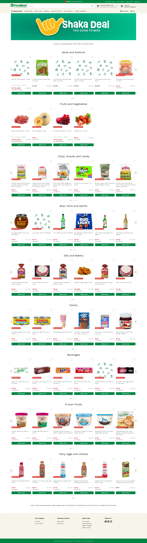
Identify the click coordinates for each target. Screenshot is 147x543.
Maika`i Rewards (80, 11)
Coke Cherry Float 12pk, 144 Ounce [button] (83, 382)
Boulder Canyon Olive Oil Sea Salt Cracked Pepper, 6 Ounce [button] (105, 184)
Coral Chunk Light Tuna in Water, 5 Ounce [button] (21, 332)
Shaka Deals (28, 11)
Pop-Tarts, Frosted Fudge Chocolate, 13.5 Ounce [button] (84, 332)
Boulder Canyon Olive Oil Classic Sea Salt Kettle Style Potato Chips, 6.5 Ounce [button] (21, 185)
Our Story (37, 521)
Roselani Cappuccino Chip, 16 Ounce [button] (21, 432)
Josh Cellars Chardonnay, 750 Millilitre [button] (125, 233)
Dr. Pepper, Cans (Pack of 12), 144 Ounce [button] (42, 382)
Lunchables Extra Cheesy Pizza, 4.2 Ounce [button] (125, 80)
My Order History (110, 1)
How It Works (120, 1)
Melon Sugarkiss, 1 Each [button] (42, 131)
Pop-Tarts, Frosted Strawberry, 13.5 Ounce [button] (105, 332)
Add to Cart (21, 93)
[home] (18, 6)
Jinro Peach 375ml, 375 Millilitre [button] (42, 233)
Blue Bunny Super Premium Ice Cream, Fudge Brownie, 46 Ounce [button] (63, 432)
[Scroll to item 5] (76, 200)
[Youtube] (111, 522)
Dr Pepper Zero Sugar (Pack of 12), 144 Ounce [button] (125, 382)
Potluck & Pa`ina (56, 11)
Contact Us (137, 1)
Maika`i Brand (86, 527)
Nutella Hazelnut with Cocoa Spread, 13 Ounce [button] (125, 332)
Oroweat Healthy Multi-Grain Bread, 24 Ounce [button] (21, 283)
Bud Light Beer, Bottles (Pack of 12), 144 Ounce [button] (84, 233)
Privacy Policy (77, 541)
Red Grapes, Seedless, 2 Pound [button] (63, 131)
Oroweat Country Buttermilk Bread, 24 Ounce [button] (63, 283)
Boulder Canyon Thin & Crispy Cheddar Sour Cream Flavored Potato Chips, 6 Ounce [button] (42, 185)
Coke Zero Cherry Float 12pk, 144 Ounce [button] (104, 382)
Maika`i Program (87, 525)
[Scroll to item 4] (75, 200)
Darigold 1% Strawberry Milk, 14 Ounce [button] (21, 481)
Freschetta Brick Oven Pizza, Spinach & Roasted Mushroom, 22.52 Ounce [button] (125, 433)
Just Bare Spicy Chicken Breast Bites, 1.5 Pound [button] (63, 80)
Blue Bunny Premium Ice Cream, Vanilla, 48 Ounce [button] (84, 432)
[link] (124, 11)
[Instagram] (108, 522)
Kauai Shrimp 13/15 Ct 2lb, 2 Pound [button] (104, 80)
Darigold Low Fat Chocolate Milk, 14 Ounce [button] (42, 481)
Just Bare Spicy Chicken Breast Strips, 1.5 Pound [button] (84, 80)
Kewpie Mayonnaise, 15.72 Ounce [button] (63, 332)
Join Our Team (39, 523)
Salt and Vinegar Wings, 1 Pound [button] (84, 282)
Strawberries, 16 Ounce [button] (84, 131)
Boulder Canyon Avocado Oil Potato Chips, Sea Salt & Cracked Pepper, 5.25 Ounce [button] (125, 185)
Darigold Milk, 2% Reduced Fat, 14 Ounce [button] (63, 481)
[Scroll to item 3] (75, 98)
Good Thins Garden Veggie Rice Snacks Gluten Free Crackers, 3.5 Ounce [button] (62, 185)
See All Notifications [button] (76, 1)
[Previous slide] (11, 69)
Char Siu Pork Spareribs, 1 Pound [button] (21, 79)
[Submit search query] (92, 6)
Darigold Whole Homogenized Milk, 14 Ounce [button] (105, 481)
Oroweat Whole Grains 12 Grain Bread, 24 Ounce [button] (105, 283)
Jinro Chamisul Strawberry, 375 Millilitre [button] (104, 233)
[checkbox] (30, 57)
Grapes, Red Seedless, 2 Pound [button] (21, 131)
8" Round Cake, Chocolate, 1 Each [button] (41, 283)
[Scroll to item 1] (72, 98)
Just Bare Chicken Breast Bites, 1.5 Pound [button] (42, 80)
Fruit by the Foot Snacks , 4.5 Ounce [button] (83, 184)
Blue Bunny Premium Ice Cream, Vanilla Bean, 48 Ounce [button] (105, 432)
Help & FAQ (129, 1)
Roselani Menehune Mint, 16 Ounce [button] (41, 432)
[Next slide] (135, 69)
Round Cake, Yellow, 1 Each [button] (125, 282)
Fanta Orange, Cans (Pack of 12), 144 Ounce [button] (63, 382)
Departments (17, 11)
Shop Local (38, 11)
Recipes (46, 11)
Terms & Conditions (88, 541)
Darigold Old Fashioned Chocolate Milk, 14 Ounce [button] (84, 481)
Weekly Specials (87, 523)
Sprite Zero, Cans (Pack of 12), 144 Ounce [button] (21, 382)
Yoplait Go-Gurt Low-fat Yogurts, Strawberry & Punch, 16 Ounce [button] (125, 481)
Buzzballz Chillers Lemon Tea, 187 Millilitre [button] (21, 233)
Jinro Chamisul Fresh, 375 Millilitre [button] (63, 233)
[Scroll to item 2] (73, 98)
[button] (117, 5)
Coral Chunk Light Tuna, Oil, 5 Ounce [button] (41, 332)
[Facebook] (106, 522)
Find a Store (85, 521)
